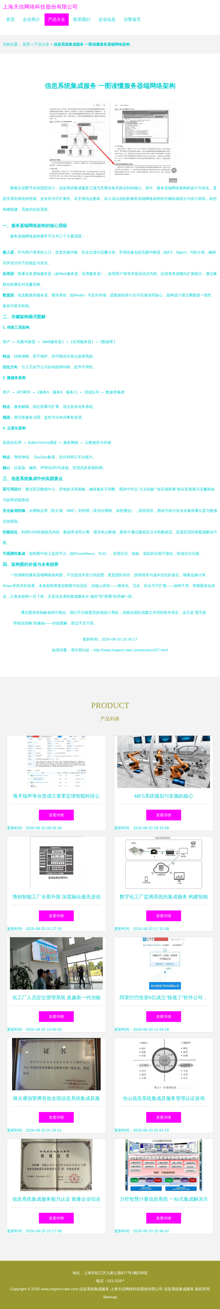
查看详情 (56, 815)
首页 (10, 19)
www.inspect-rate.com (59, 1289)
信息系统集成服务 (94, 1289)
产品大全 (56, 19)
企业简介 (31, 19)
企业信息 (107, 19)
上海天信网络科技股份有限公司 (40, 7)
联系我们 (81, 19)
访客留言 (132, 19)
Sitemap (110, 1297)
